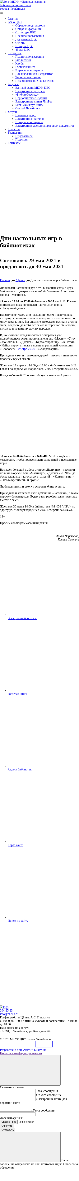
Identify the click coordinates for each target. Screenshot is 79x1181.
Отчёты (20, 42)
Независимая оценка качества (34, 80)
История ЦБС (24, 46)
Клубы (19, 63)
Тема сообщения (47, 1091)
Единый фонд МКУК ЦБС (32, 87)
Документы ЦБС (26, 39)
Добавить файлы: (11, 1118)
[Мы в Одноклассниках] (7, 1035)
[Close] (30, 1070)
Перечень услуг (25, 115)
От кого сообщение (49, 1095)
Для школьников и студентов (34, 73)
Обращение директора (30, 25)
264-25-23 (6, 1010)
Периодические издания (31, 98)
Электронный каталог (29, 118)
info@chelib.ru (9, 1014)
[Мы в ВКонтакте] (2, 1035)
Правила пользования (29, 35)
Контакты (14, 143)
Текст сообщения (44, 1110)
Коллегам (14, 129)
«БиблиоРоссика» (27, 94)
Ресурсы (13, 84)
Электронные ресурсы (30, 91)
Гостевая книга (25, 67)
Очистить (7, 1125)
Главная (13, 18)
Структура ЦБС (25, 32)
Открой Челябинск (27, 108)
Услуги (12, 111)
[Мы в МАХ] (11, 1035)
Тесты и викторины (28, 77)
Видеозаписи (24, 136)
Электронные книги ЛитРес (33, 101)
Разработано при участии (23, 1049)
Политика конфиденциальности (21, 1053)
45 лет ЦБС (22, 49)
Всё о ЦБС (15, 22)
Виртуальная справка (29, 70)
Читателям (14, 53)
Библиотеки (23, 60)
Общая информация (28, 29)
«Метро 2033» (26, 348)
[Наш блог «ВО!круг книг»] (16, 1035)
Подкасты (21, 139)
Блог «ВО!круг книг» (29, 105)
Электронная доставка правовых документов (45, 125)
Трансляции (15, 132)
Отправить (8, 1129)
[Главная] (4, 1007)
